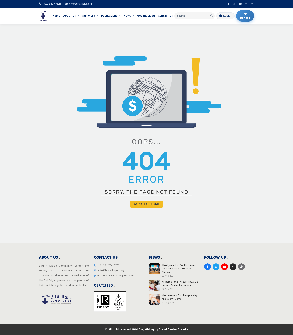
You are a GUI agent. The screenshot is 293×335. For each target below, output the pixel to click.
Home (56, 15)
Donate (245, 17)
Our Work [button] (89, 15)
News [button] (128, 15)
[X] (234, 3)
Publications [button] (109, 15)
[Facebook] (228, 3)
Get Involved (146, 15)
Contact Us (165, 15)
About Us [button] (70, 15)
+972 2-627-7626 (51, 4)
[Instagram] (245, 3)
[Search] (211, 16)
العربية (226, 15)
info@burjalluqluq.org (80, 4)
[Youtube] (240, 3)
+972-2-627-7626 (108, 265)
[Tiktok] (251, 3)
